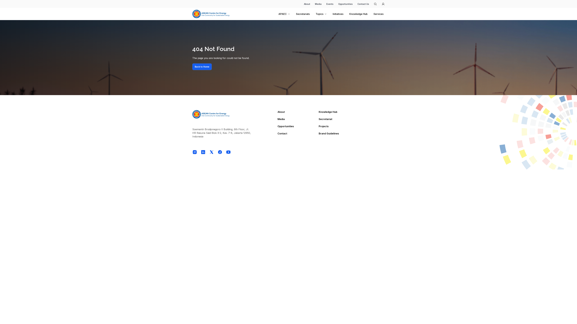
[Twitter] (211, 152)
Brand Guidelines (329, 133)
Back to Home (202, 66)
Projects (324, 126)
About (307, 4)
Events (329, 4)
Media (318, 4)
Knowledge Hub (328, 111)
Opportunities (345, 4)
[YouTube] (228, 152)
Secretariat (325, 119)
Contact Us (363, 4)
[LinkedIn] (203, 152)
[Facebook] (220, 152)
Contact (282, 133)
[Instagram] (194, 152)
